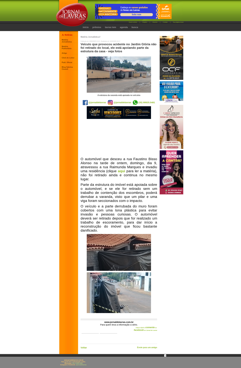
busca (135, 27)
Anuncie (155, 22)
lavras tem (110, 27)
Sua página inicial (178, 22)
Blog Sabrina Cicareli (67, 68)
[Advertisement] (119, 138)
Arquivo (144, 22)
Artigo (64, 53)
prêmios (96, 27)
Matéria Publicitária (66, 47)
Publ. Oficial (67, 62)
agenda (124, 27)
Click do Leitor (68, 58)
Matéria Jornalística (67, 41)
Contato (165, 22)
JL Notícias (67, 35)
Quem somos (133, 22)
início (86, 27)
